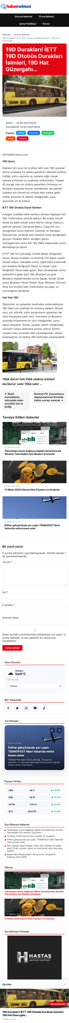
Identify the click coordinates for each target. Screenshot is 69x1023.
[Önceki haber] (52, 730)
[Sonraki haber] (59, 730)
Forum (46, 23)
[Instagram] (26, 708)
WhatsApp (47, 133)
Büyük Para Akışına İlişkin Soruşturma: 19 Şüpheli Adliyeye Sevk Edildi (31, 855)
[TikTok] (44, 708)
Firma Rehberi (46, 16)
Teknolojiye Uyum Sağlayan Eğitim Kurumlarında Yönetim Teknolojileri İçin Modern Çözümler (35, 831)
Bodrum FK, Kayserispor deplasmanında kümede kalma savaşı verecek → (49, 397)
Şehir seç (13, 679)
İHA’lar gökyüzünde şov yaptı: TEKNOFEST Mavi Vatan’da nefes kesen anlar (35, 840)
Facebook (33, 133)
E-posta (8, 605)
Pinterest (23, 138)
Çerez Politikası (27, 23)
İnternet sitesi (10, 617)
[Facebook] (8, 708)
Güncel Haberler (24, 16)
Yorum (7, 562)
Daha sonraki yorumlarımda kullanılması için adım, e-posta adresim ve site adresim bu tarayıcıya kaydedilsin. (34, 637)
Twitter (21, 133)
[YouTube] (35, 708)
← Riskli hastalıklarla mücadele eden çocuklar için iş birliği (14, 400)
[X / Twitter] (17, 708)
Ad (5, 592)
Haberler (6, 34)
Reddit (10, 138)
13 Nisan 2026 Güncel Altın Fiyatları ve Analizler (31, 836)
